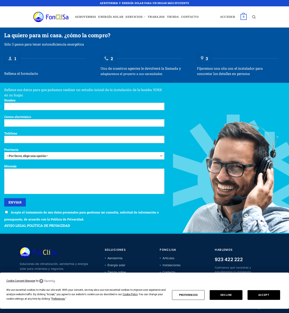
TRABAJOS (156, 16)
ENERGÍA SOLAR (110, 16)
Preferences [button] (58, 298)
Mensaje (10, 166)
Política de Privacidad (67, 219)
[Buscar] (254, 17)
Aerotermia (114, 258)
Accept (263, 295)
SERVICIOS (134, 16)
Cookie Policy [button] (130, 294)
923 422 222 (229, 259)
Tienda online (116, 272)
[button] (227, 17)
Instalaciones (171, 265)
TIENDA (173, 16)
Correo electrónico (17, 117)
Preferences (188, 295)
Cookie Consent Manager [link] (20, 280)
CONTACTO (190, 16)
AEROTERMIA (85, 16)
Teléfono (10, 133)
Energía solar (116, 265)
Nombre (10, 100)
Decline (226, 295)
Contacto (168, 272)
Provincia (11, 150)
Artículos (168, 258)
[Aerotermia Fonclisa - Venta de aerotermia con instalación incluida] (51, 17)
